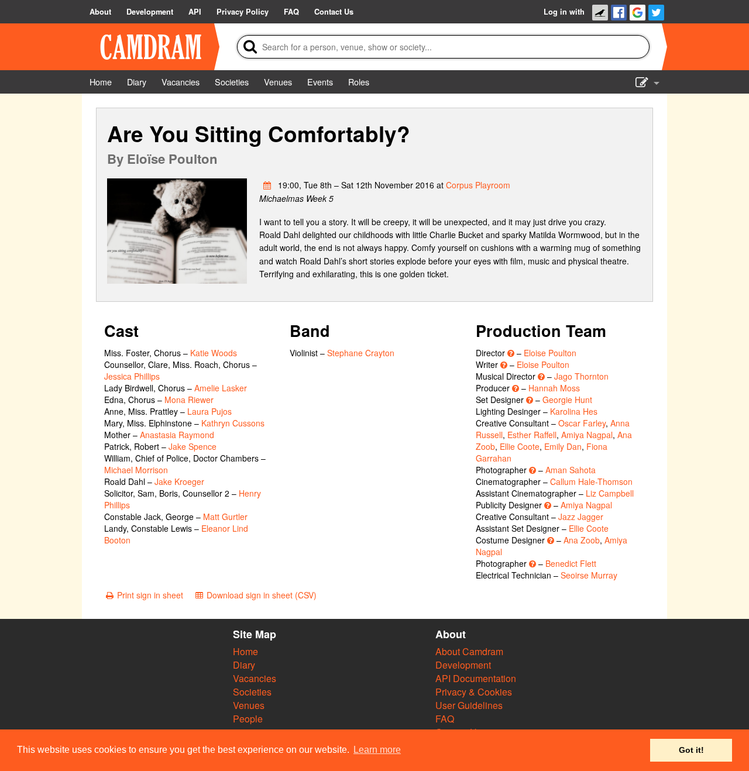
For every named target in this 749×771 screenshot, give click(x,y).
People (248, 718)
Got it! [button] (691, 750)
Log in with (564, 11)
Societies (252, 691)
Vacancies (254, 678)
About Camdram (469, 651)
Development (463, 665)
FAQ (444, 718)
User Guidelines (469, 705)
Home (245, 651)
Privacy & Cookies (473, 691)
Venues (248, 705)
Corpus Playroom (478, 185)
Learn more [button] (377, 750)
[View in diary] (267, 185)
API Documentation (475, 678)
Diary (244, 665)
